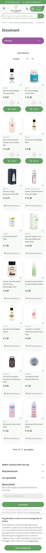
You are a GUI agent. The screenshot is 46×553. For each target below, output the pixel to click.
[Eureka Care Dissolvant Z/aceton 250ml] (34, 177)
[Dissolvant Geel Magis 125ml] (12, 314)
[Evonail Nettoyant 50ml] (12, 221)
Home (4, 22)
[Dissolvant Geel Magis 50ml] (34, 125)
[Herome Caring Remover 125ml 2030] (12, 177)
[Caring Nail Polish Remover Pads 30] (34, 362)
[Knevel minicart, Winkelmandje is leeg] (32, 9)
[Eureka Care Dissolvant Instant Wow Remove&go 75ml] (12, 269)
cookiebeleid (32, 541)
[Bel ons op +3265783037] (27, 9)
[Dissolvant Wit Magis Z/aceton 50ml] (12, 76)
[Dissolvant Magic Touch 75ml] (34, 76)
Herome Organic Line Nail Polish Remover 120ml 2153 (33, 239)
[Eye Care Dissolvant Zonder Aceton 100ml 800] (12, 125)
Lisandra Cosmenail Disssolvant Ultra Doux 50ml (34, 332)
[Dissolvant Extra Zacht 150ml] (34, 409)
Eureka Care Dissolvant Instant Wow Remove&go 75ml (12, 284)
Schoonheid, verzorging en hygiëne (21, 22)
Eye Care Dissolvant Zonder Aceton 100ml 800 (11, 142)
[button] (23, 40)
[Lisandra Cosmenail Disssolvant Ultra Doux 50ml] (34, 314)
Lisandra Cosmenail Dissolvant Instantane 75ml (11, 379)
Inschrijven (23, 504)
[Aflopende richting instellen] (32, 59)
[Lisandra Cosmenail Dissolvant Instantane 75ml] (12, 362)
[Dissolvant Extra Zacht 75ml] (12, 409)
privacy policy (35, 512)
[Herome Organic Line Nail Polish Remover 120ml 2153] (34, 221)
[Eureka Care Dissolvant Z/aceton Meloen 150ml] (34, 269)
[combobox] (20, 15)
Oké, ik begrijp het (23, 548)
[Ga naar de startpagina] (16, 8)
